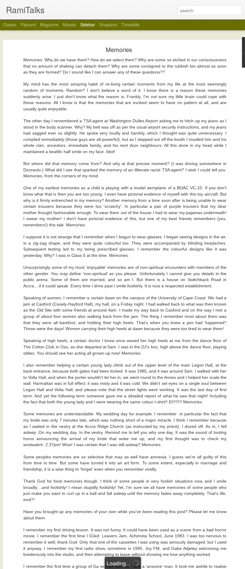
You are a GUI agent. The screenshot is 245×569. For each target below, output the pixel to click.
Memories (119, 49)
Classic (9, 25)
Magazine (49, 25)
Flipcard (28, 25)
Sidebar (87, 25)
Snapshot (108, 25)
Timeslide (130, 25)
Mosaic (69, 25)
